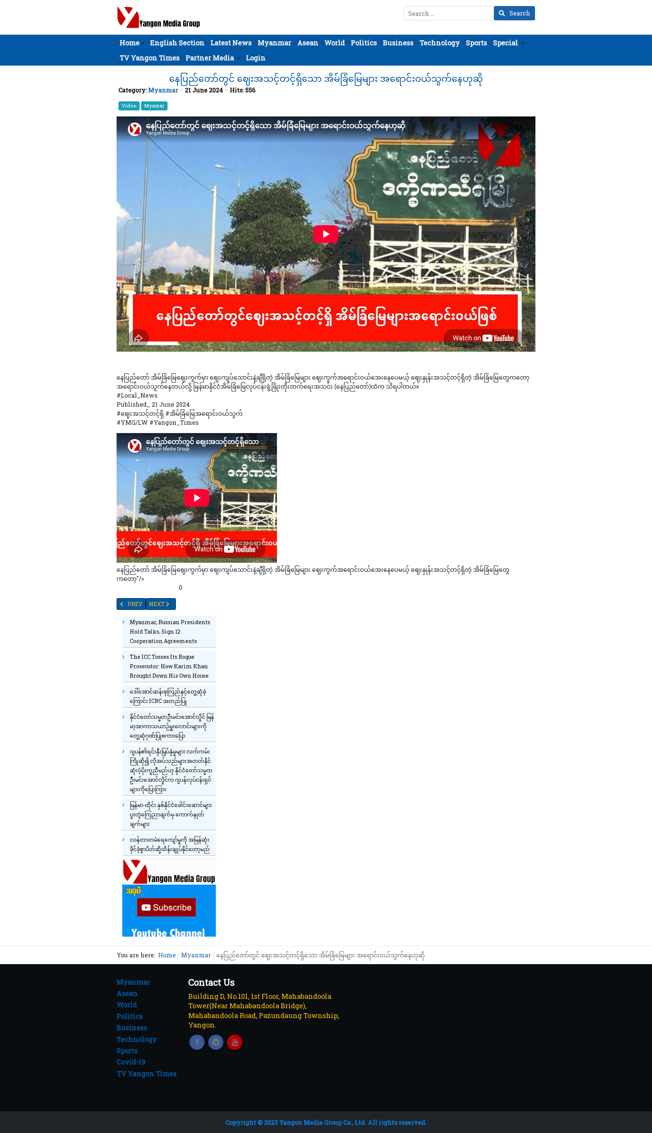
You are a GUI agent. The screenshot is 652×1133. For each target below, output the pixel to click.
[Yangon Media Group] (159, 17)
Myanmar (163, 90)
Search (519, 13)
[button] (132, 42)
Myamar (154, 105)
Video (129, 105)
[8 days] (169, 897)
